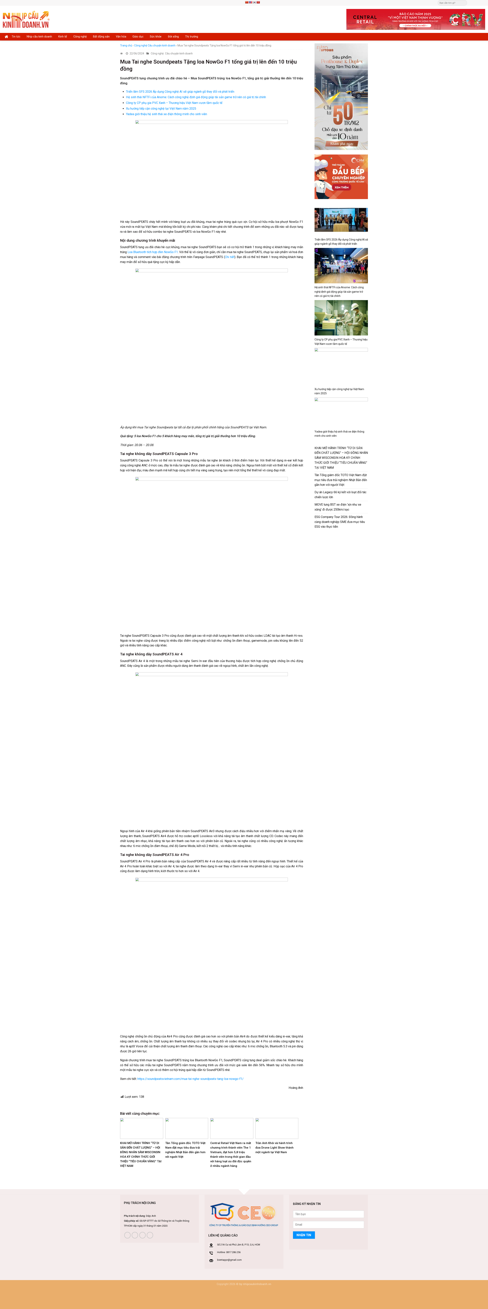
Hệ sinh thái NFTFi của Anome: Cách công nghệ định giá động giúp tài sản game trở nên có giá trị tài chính (196, 97)
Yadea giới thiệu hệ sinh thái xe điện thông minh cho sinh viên (166, 114)
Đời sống (173, 36)
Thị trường (191, 36)
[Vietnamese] (258, 2)
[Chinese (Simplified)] (246, 2)
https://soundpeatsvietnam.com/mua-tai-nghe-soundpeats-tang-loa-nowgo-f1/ (190, 1079)
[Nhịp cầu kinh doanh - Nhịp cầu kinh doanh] (26, 19)
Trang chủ (126, 45)
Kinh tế (62, 36)
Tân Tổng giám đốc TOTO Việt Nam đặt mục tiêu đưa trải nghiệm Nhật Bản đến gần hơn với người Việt (341, 480)
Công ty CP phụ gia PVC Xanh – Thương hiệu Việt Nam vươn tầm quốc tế (174, 103)
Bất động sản (101, 36)
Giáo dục (138, 36)
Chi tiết (229, 257)
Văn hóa (121, 36)
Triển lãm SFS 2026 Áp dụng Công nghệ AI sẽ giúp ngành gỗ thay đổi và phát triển (180, 91)
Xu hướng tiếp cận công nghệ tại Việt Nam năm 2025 (161, 108)
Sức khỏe (155, 36)
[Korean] (254, 2)
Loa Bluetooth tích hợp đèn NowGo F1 (153, 252)
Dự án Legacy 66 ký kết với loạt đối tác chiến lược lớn (340, 494)
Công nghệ (80, 36)
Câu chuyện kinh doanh (161, 45)
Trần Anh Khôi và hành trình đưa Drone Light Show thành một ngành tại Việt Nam (274, 1147)
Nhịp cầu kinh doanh (39, 36)
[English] (250, 2)
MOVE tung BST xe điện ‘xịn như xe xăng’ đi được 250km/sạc (338, 507)
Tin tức (16, 36)
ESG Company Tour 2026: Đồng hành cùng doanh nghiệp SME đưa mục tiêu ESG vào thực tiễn (340, 522)
